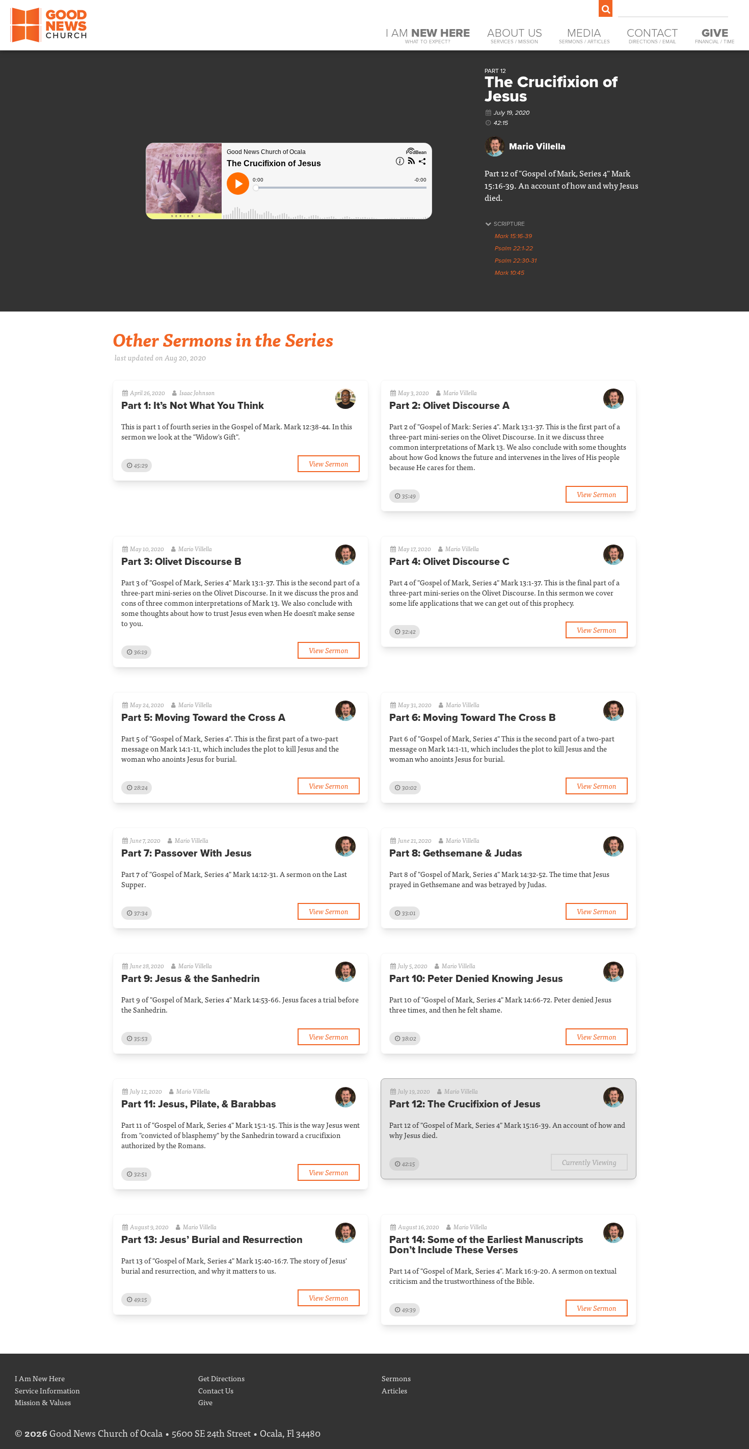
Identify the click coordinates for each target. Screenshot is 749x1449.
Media (584, 35)
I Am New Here (40, 1378)
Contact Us (215, 1390)
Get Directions (221, 1378)
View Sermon (329, 463)
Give (205, 1402)
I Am (428, 35)
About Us (514, 35)
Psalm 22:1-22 (514, 248)
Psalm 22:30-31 (516, 260)
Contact (652, 35)
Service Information (47, 1390)
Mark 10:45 (509, 272)
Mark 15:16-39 (513, 236)
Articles (394, 1390)
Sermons (396, 1378)
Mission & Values (43, 1402)
